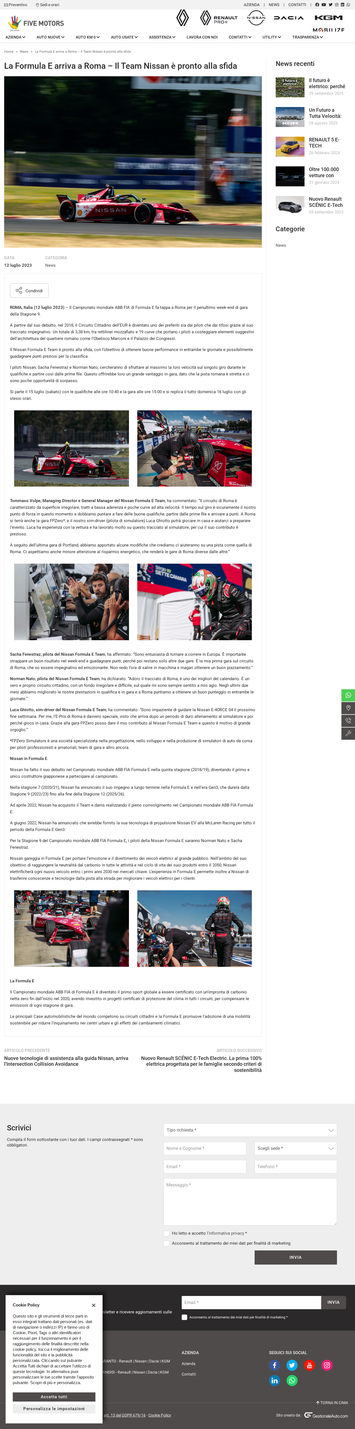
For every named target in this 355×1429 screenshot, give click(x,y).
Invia (296, 1257)
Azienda (252, 4)
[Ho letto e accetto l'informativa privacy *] (167, 1233)
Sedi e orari (49, 4)
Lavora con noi (202, 37)
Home (8, 52)
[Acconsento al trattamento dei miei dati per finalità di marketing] (167, 1243)
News (274, 4)
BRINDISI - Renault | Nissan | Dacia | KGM (133, 1372)
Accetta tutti (54, 1396)
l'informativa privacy (225, 1233)
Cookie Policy (159, 1415)
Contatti (297, 4)
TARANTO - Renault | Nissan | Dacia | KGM (134, 1361)
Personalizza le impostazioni (54, 1408)
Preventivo (18, 4)
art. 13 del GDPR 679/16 (125, 1415)
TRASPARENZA (306, 37)
